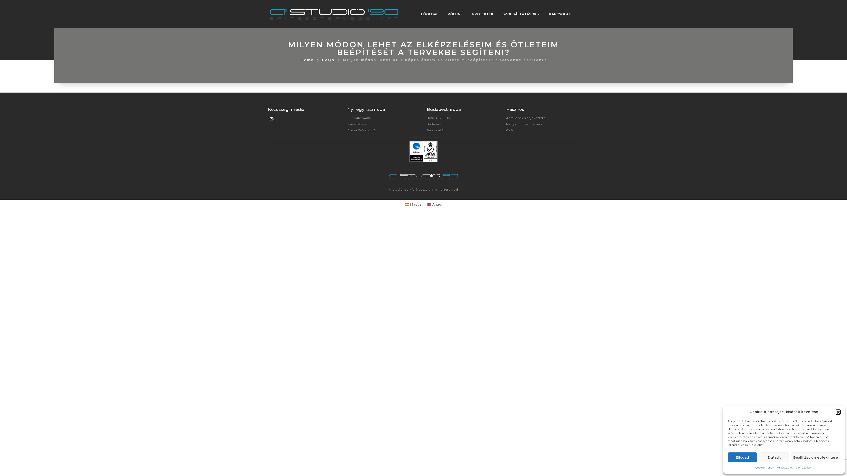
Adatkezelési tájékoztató (793, 467)
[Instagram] (271, 119)
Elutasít (774, 457)
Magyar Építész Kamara (524, 124)
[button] (838, 412)
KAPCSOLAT (560, 14)
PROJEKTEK (482, 14)
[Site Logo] (334, 14)
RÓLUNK (455, 14)
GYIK (509, 130)
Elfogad (742, 457)
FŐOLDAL (429, 14)
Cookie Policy (764, 467)
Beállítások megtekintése (815, 457)
